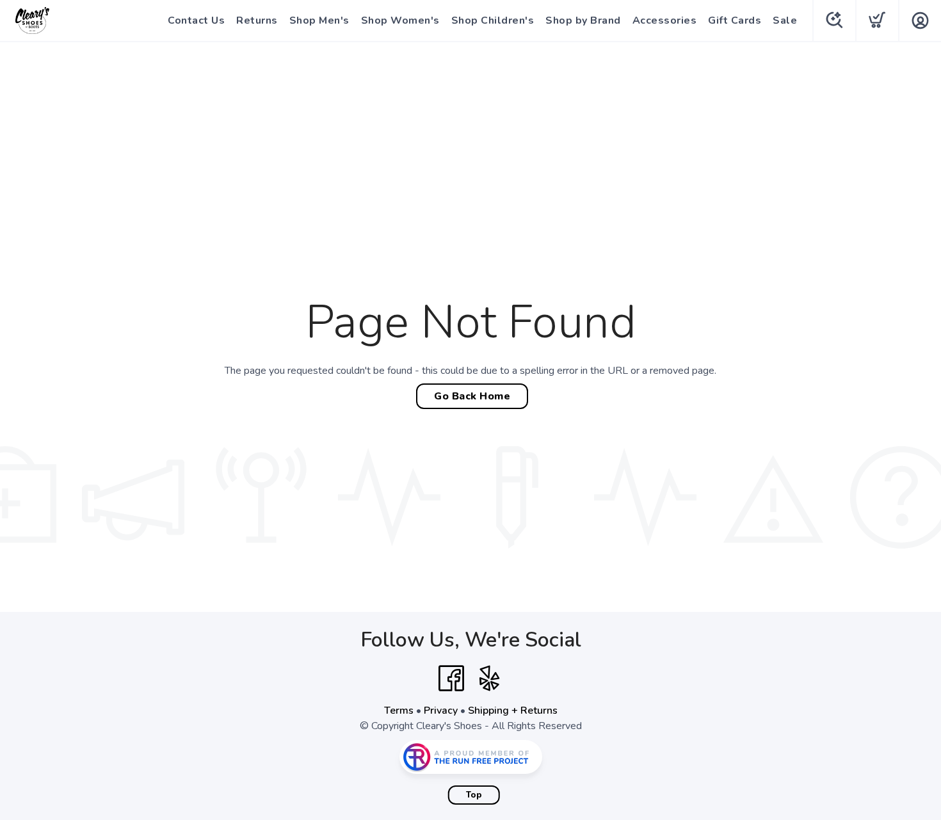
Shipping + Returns (513, 710)
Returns (257, 20)
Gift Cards (734, 20)
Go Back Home (472, 396)
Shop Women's (400, 20)
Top (474, 795)
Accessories (664, 20)
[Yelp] (489, 678)
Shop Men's (319, 20)
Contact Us (196, 20)
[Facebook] (451, 678)
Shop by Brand (583, 20)
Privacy (441, 710)
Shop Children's (493, 20)
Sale (785, 20)
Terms (399, 710)
